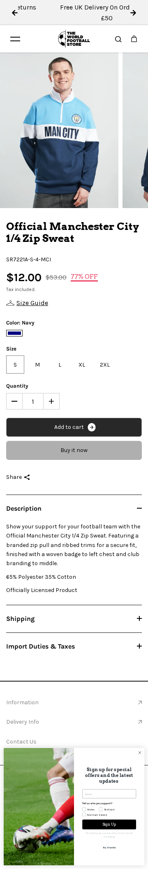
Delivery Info (22, 721)
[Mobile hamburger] (15, 39)
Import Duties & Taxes (40, 646)
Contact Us (21, 741)
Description (24, 508)
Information (22, 702)
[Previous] (15, 13)
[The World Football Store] (74, 38)
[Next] (133, 13)
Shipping (20, 619)
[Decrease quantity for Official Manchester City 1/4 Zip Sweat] (14, 401)
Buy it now (74, 450)
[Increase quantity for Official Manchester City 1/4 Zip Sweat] (51, 401)
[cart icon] (134, 39)
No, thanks (109, 847)
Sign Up (109, 824)
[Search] (118, 39)
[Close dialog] (139, 752)
